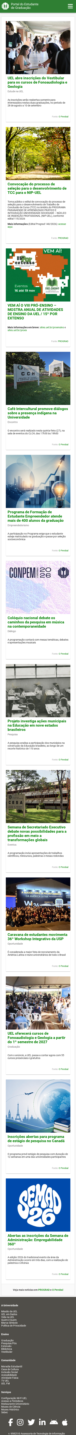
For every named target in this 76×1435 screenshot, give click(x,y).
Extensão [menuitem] (6, 1346)
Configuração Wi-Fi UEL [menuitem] (14, 1398)
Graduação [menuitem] (7, 1340)
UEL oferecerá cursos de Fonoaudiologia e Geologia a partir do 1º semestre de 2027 (36, 1037)
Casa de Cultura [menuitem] (10, 1369)
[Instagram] (20, 1424)
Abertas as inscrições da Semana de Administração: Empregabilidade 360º (38, 1240)
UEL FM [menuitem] (5, 1383)
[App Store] (65, 1424)
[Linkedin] (42, 1424)
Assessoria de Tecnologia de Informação (43, 1433)
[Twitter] (32, 1424)
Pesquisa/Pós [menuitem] (9, 1343)
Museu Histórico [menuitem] (10, 1409)
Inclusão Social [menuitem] (9, 1372)
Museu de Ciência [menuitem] (10, 1406)
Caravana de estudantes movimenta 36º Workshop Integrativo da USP (37, 937)
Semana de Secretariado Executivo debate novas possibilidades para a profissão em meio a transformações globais (37, 833)
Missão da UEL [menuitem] (9, 1311)
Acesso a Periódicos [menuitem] (12, 1401)
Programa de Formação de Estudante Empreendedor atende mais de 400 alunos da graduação (36, 516)
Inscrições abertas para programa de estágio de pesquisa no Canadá (36, 1139)
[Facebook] (10, 1424)
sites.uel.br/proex (17, 330)
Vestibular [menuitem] (6, 1351)
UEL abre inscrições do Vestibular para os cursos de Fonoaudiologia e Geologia (37, 82)
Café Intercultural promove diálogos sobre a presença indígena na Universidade (38, 413)
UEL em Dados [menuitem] (9, 1314)
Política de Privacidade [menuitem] (13, 1325)
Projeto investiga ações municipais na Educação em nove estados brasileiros (37, 725)
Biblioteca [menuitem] (6, 1349)
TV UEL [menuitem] (5, 1380)
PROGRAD (63, 238)
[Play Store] (54, 1424)
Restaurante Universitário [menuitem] (15, 1403)
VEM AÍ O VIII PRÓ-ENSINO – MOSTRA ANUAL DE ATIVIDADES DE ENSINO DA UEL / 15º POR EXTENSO (35, 311)
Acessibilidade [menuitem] (9, 1375)
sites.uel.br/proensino (52, 327)
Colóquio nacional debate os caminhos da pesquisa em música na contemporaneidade (36, 622)
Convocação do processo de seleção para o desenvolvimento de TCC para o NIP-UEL (37, 188)
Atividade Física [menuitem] (9, 1377)
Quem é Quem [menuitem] (9, 1320)
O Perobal (63, 116)
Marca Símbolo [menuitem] (9, 1322)
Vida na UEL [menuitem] (7, 1317)
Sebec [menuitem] (4, 1412)
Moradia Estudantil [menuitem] (11, 1366)
